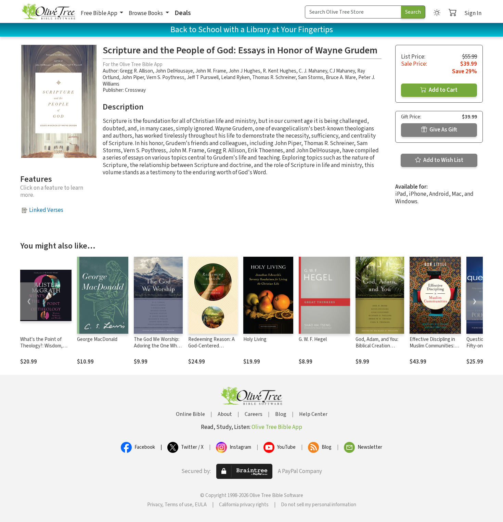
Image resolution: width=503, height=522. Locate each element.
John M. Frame (210, 71)
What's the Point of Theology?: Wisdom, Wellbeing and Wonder (44, 346)
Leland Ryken (235, 77)
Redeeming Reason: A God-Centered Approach (211, 346)
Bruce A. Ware (341, 77)
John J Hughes (244, 71)
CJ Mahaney (342, 71)
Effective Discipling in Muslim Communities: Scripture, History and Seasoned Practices (433, 349)
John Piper (132, 77)
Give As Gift (442, 130)
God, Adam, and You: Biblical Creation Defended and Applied (379, 346)
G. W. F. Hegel (313, 339)
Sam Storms (310, 77)
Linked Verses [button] (46, 210)
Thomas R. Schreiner (274, 77)
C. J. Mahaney (313, 71)
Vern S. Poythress (165, 77)
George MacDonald (97, 339)
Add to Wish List (442, 160)
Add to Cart (442, 90)
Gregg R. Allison (136, 71)
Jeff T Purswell (203, 77)
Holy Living (255, 339)
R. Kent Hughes (279, 71)
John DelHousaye (174, 71)
